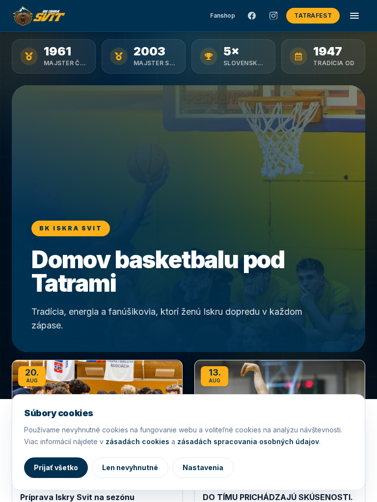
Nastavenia (203, 467)
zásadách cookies (137, 441)
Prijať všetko (56, 467)
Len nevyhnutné (130, 467)
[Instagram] (273, 16)
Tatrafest (313, 15)
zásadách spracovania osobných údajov (248, 441)
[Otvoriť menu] (354, 15)
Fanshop (222, 15)
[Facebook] (252, 16)
